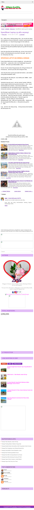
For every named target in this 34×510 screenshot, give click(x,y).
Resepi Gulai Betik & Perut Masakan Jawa (11, 450)
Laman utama (17, 191)
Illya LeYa (4, 34)
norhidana (6, 478)
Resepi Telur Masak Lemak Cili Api (10, 441)
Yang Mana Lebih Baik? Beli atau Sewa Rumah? (18, 162)
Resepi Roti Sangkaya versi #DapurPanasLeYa (13, 448)
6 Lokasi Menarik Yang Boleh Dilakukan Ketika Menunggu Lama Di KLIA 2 (18, 383)
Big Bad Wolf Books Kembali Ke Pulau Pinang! (18, 144)
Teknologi (12, 29)
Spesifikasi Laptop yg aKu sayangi (15, 32)
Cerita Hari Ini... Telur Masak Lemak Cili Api (17, 374)
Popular (4, 363)
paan (6, 198)
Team (10, 363)
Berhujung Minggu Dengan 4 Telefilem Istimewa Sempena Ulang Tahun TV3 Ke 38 (18, 172)
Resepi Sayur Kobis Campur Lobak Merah (12, 459)
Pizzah (5, 469)
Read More (21, 150)
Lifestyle (7, 29)
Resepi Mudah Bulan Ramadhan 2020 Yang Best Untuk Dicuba (16, 446)
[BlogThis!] (3, 139)
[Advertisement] (17, 333)
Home (2, 29)
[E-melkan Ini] (1, 139)
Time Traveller (7, 472)
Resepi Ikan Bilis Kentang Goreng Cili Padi (12, 457)
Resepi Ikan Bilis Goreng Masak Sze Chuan (12, 454)
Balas (6, 205)
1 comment (21, 34)
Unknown (6, 481)
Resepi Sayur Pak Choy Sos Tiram (10, 461)
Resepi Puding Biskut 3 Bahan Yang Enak (11, 443)
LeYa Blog (14, 507)
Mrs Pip (5, 475)
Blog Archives (17, 363)
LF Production (27, 507)
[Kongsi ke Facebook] (6, 139)
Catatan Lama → (29, 191)
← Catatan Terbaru (5, 191)
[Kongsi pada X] (5, 139)
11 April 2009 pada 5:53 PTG (14, 198)
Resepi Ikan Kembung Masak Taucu (10, 452)
